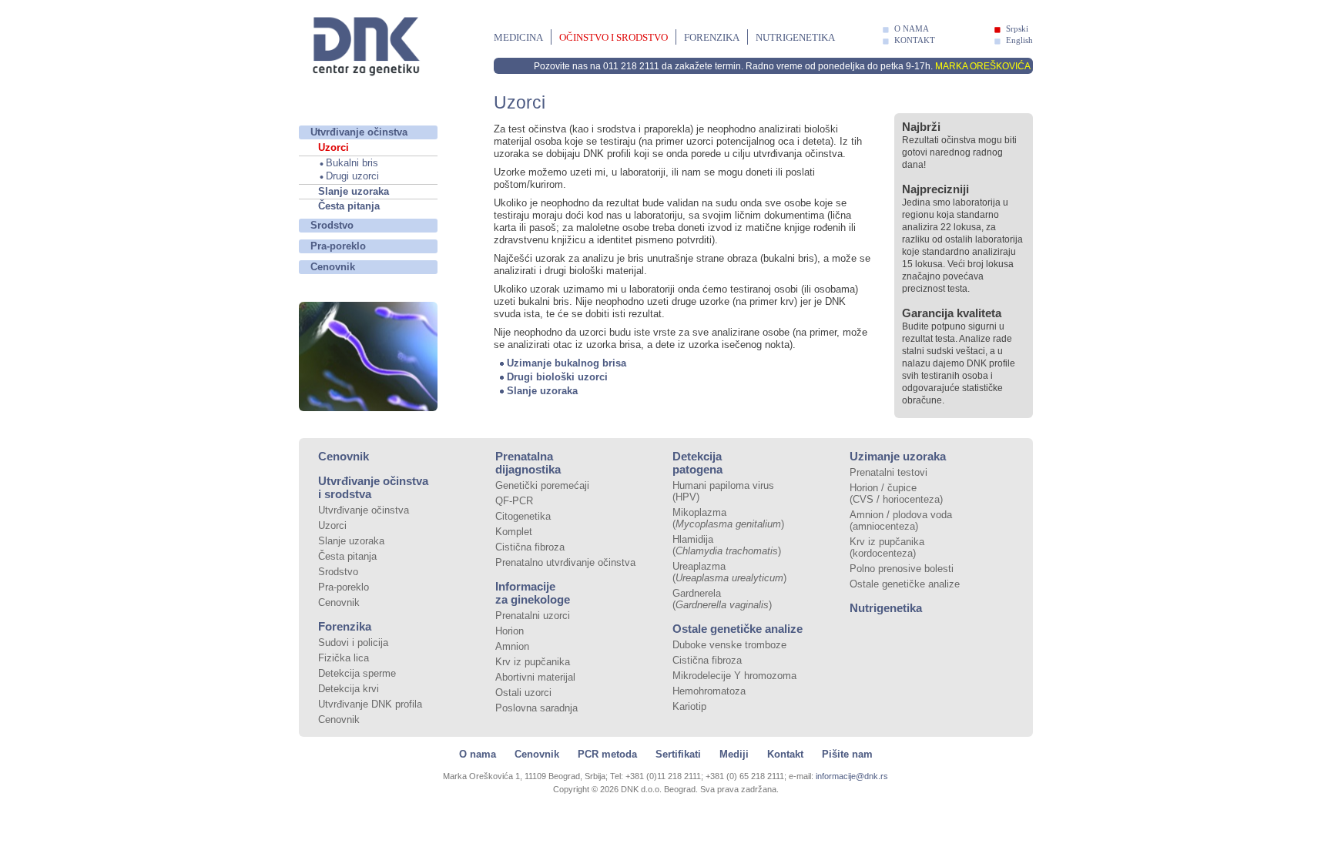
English (1019, 40)
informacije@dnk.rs (852, 776)
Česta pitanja (349, 206)
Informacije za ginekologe (532, 593)
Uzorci (333, 147)
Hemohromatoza (709, 691)
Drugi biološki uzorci (557, 377)
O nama (477, 754)
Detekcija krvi (348, 688)
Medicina (518, 37)
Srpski (1017, 28)
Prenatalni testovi (888, 472)
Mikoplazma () (728, 518)
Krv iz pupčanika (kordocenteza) (887, 547)
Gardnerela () (722, 599)
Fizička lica (343, 658)
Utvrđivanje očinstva (358, 132)
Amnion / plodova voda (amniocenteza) (901, 520)
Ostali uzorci (523, 692)
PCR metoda (607, 754)
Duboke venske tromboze (729, 645)
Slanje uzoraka (353, 191)
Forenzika (711, 37)
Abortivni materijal (535, 677)
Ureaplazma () (729, 572)
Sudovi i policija (353, 642)
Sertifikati (678, 754)
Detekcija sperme (357, 673)
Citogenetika (523, 516)
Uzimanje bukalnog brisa (566, 363)
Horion (509, 631)
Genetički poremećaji (542, 485)
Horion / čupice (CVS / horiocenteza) (896, 493)
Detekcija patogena (697, 463)
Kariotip (689, 706)
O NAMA (911, 28)
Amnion (512, 646)
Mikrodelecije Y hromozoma (734, 675)
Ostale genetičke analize (737, 628)
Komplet (513, 531)
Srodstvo (332, 225)
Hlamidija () (726, 545)
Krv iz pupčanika (532, 662)
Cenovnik (332, 267)
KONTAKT (914, 40)
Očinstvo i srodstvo (613, 37)
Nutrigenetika (795, 37)
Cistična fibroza (530, 547)
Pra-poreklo (338, 246)
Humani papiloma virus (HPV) (723, 491)
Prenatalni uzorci (532, 615)
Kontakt (785, 754)
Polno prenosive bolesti (902, 568)
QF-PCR (514, 501)
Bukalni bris (352, 163)
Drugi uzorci (352, 176)
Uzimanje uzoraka (898, 456)
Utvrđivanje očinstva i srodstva (373, 487)
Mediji (734, 754)
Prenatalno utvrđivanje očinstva (565, 562)
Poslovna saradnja (536, 708)
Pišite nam (847, 754)
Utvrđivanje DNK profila (370, 704)
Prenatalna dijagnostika (528, 463)
